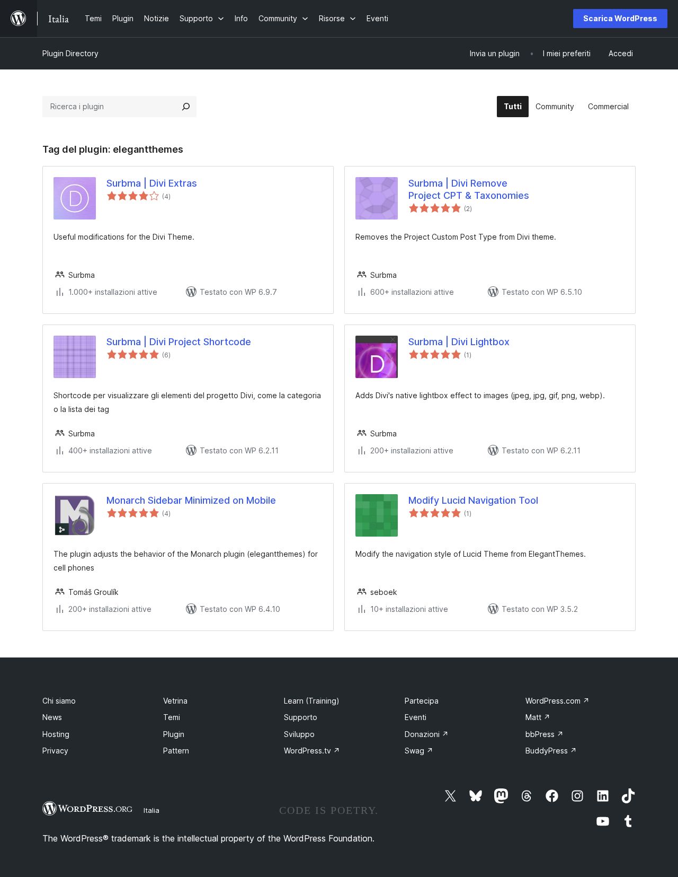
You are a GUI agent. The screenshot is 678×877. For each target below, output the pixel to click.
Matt (537, 717)
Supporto (300, 717)
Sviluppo (299, 734)
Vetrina (175, 700)
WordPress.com (557, 700)
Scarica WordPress (620, 18)
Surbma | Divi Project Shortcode (178, 341)
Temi (171, 717)
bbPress (544, 734)
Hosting (55, 734)
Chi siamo (59, 700)
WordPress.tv (312, 750)
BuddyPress (551, 750)
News (52, 717)
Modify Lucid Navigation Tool (473, 500)
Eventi (415, 717)
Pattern (176, 750)
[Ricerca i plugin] (186, 106)
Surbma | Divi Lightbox (459, 341)
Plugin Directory (70, 53)
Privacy (55, 750)
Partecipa (422, 700)
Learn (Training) (312, 700)
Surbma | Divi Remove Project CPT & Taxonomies (468, 189)
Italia (151, 810)
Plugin (173, 734)
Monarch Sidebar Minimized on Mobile (191, 500)
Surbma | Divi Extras (151, 183)
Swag (419, 750)
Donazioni (427, 734)
